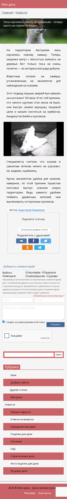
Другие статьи (18, 389)
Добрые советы (20, 382)
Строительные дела (22, 456)
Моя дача (8, 4)
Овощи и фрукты (21, 412)
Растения (16, 441)
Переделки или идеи (23, 426)
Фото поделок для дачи (25, 463)
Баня (13, 375)
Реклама (29, 493)
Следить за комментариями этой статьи (25, 322)
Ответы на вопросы (22, 419)
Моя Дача (16, 397)
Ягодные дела (19, 470)
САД (13, 448)
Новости (10, 404)
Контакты (44, 493)
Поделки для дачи (21, 434)
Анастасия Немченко (31, 210)
